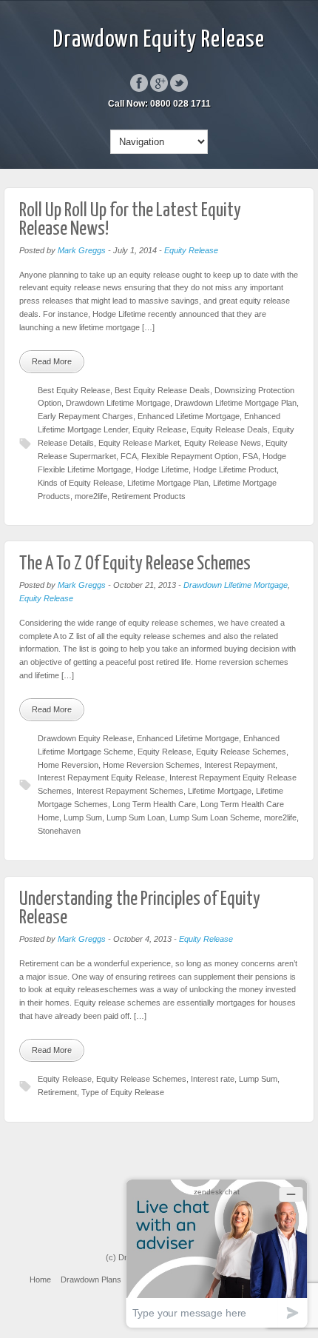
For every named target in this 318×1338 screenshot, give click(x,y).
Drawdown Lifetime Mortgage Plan (236, 402)
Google (159, 83)
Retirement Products (149, 496)
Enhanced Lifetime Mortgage (189, 416)
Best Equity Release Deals (162, 390)
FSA (250, 456)
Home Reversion (68, 764)
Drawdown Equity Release (159, 40)
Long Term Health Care (154, 804)
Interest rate (212, 1078)
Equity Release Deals (229, 429)
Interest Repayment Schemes (129, 790)
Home (40, 1279)
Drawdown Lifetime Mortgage (118, 402)
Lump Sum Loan (135, 817)
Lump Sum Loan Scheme (214, 817)
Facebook (139, 83)
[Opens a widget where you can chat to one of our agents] (217, 1253)
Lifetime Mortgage (219, 790)
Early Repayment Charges (85, 416)
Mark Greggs (82, 250)
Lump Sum (83, 817)
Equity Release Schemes (241, 751)
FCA (129, 456)
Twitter (179, 83)
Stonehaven (59, 830)
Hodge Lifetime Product (235, 469)
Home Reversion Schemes (151, 764)
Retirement (57, 1092)
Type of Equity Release (122, 1092)
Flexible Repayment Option (189, 456)
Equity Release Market (139, 442)
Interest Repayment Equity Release (101, 777)
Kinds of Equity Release (80, 482)
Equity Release (191, 250)
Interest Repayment (239, 764)
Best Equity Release (74, 390)
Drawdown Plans (91, 1279)
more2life (91, 496)
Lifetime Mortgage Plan (168, 482)
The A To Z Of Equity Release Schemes (135, 564)
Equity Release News (222, 442)
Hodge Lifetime (162, 469)
